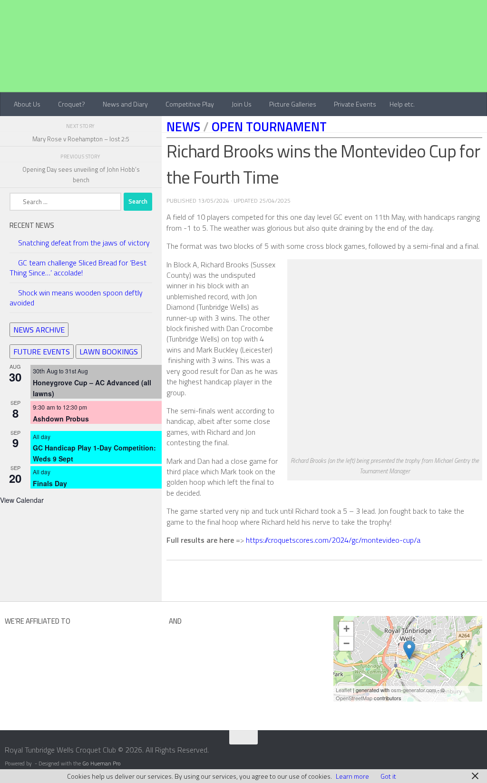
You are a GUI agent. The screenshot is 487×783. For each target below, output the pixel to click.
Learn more (352, 776)
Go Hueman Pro (101, 763)
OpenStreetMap (354, 698)
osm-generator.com (413, 690)
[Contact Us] (480, 753)
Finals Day (50, 483)
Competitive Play (190, 104)
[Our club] (409, 650)
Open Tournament (269, 126)
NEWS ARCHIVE (39, 329)
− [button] (346, 643)
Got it (388, 776)
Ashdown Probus (61, 418)
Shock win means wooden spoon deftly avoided (76, 297)
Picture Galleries (292, 104)
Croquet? (71, 104)
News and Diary (125, 104)
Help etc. (402, 104)
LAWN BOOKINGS (108, 351)
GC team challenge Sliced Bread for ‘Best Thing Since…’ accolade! (78, 267)
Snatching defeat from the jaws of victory (84, 242)
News (183, 126)
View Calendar (22, 500)
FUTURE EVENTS (41, 351)
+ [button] (346, 629)
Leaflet (343, 690)
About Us (27, 104)
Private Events (355, 104)
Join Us (242, 104)
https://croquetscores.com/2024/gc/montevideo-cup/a (333, 540)
